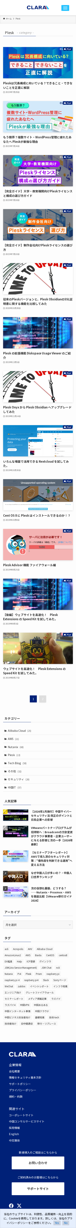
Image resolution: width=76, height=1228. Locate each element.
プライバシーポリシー (22, 1090)
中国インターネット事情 (17, 1011)
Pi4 (19, 973)
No (66, 1223)
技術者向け (10, 1023)
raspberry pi (53, 973)
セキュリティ (18, 779)
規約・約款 (16, 1096)
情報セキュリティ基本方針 (25, 1077)
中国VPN (24, 1004)
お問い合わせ (38, 1162)
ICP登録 (31, 961)
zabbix (21, 986)
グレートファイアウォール (40, 992)
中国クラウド (42, 1011)
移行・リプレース (46, 1023)
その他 (14, 771)
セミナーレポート (14, 998)
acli (6, 949)
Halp (19, 961)
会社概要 (14, 1071)
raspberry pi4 (31, 980)
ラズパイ (56, 998)
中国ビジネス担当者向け (17, 1017)
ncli (58, 967)
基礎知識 (39, 1017)
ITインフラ (45, 961)
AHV (30, 949)
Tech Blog (17, 763)
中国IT (14, 787)
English (14, 1134)
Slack (46, 980)
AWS (13, 739)
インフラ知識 (60, 986)
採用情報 (14, 1128)
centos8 (63, 955)
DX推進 (8, 961)
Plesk (14, 755)
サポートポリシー (20, 1084)
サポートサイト (38, 1188)
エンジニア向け (13, 992)
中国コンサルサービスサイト (26, 1121)
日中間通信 (27, 1023)
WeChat (9, 986)
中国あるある (41, 1004)
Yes (57, 1223)
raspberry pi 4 (12, 980)
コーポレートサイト (21, 1115)
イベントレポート (39, 986)
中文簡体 (14, 1140)
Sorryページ (59, 980)
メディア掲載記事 (37, 998)
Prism (39, 973)
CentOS (50, 955)
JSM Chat (46, 967)
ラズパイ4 (10, 1004)
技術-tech (54, 1017)
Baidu (38, 955)
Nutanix (16, 747)
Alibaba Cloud (19, 731)
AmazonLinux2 (13, 955)
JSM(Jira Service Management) (21, 967)
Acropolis (18, 949)
